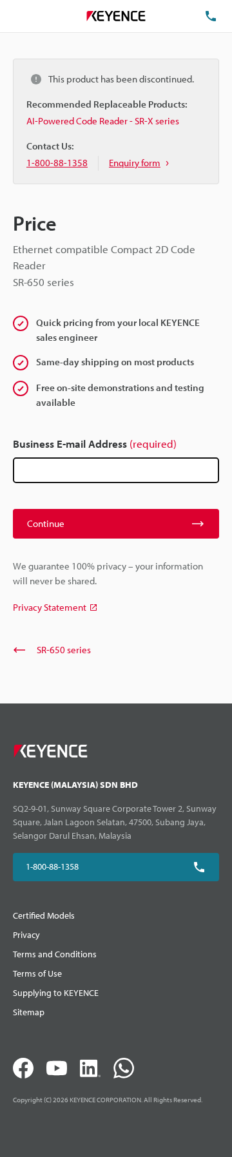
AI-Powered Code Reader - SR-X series (102, 121)
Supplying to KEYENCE (56, 993)
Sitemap (28, 1012)
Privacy (26, 935)
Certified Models (44, 915)
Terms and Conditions (55, 954)
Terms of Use (37, 973)
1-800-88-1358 (52, 866)
